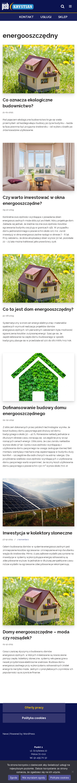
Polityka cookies (34, 718)
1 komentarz (23, 539)
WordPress (29, 733)
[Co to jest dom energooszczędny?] (38, 278)
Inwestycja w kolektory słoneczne (37, 533)
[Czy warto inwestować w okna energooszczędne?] (38, 167)
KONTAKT (26, 17)
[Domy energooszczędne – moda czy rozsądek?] (38, 601)
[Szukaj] (62, 6)
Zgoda (13, 777)
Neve (5, 733)
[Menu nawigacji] (70, 6)
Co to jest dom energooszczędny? (38, 309)
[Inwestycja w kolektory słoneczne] (38, 502)
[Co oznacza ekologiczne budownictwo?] (38, 69)
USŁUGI (45, 17)
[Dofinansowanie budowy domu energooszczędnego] (38, 377)
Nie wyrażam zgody (33, 777)
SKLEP (62, 17)
